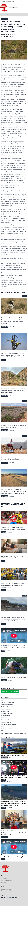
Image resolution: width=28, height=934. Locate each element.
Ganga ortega (5, 711)
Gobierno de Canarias (7, 713)
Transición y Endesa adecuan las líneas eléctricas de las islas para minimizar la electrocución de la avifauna (12, 355)
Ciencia (3, 561)
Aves (2, 700)
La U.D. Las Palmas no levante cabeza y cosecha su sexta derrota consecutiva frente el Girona (12, 585)
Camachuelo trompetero (8, 702)
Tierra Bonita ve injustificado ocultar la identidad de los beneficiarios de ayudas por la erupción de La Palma (13, 619)
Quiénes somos (5, 878)
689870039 (9, 889)
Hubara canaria (5, 715)
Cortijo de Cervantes (7, 707)
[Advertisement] (14, 920)
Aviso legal (4, 882)
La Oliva (3, 718)
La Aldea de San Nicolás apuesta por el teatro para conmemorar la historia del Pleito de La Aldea (13, 833)
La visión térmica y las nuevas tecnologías (13, 677)
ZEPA (2, 731)
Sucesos (3, 650)
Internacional (4, 757)
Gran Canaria (4, 837)
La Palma (4, 624)
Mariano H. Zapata (6, 720)
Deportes (4, 532)
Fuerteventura (5, 19)
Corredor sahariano (7, 704)
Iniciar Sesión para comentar (10, 692)
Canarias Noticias (5, 34)
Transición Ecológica (7, 729)
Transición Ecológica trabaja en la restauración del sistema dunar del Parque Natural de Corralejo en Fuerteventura (13, 491)
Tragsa (3, 726)
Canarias (3, 360)
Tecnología (4, 680)
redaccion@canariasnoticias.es (13, 891)
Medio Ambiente (6, 722)
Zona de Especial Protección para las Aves (13, 733)
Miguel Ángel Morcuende (8, 724)
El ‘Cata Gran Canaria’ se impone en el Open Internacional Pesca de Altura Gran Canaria (14, 777)
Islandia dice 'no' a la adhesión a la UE (13, 755)
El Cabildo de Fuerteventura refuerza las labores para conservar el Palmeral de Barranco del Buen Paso (13, 390)
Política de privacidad (6, 880)
